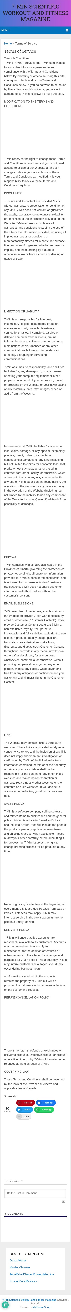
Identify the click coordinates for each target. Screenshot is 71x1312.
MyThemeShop (41, 1307)
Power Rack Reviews (23, 1281)
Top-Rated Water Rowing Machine (32, 1274)
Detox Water (18, 1260)
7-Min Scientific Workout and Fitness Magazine (35, 13)
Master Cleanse (20, 1267)
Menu (5, 30)
